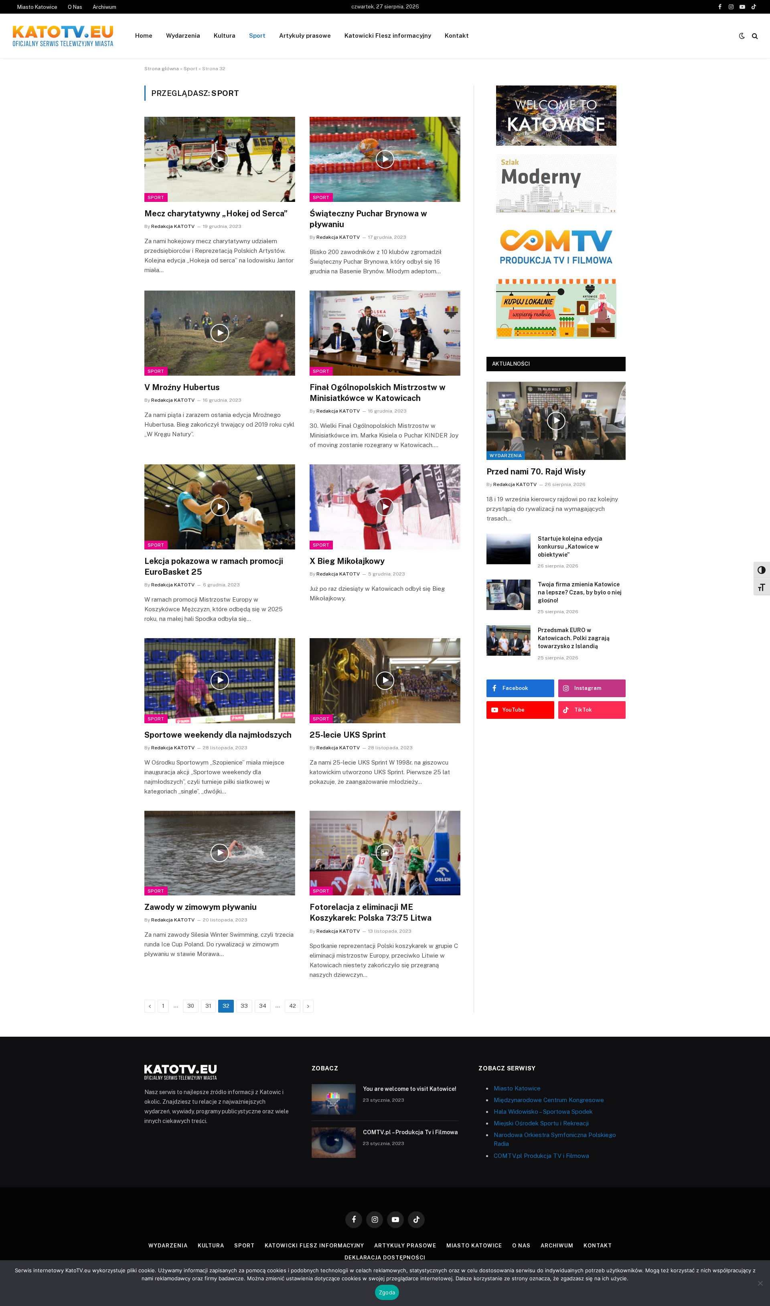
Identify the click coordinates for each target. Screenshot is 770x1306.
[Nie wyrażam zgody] (760, 1283)
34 (262, 1006)
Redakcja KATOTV (173, 226)
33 (244, 1006)
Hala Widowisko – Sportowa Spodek (543, 1111)
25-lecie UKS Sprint (348, 735)
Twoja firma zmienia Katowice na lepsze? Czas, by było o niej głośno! (580, 592)
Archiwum (104, 7)
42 (292, 1006)
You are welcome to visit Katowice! (409, 1089)
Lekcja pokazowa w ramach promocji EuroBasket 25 (213, 566)
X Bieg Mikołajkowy (347, 561)
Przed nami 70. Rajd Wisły (536, 471)
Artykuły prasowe (305, 35)
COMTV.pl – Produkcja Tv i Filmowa (410, 1132)
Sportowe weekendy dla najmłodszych (218, 735)
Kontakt (457, 35)
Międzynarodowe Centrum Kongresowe (549, 1099)
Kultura (224, 35)
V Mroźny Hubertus (182, 387)
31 (208, 1006)
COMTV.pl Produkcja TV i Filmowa (541, 1155)
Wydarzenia (183, 35)
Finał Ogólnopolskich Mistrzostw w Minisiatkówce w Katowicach (378, 392)
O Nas (75, 7)
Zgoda (387, 1292)
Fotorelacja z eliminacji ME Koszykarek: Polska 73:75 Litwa (371, 912)
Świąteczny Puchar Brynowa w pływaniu (368, 219)
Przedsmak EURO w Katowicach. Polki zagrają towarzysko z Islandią (574, 638)
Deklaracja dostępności (385, 1258)
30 (190, 1006)
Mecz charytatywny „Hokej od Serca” (216, 213)
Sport (257, 35)
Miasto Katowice (37, 7)
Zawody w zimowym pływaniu (200, 907)
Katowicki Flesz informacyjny (387, 35)
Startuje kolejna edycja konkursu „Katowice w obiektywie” (570, 546)
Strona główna (161, 68)
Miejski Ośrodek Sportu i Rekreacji (541, 1123)
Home (143, 35)
